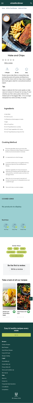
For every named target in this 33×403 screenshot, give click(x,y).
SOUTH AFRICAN (11, 252)
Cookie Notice (5, 364)
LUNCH (16, 248)
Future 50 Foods (6, 353)
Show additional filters (17, 255)
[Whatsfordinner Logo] (16, 3)
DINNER (22, 248)
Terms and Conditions (7, 369)
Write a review (17, 269)
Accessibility (5, 361)
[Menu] (2, 3)
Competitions (5, 389)
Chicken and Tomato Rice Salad (6, 313)
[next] (31, 299)
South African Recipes (7, 350)
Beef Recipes (5, 347)
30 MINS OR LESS (21, 252)
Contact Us (4, 381)
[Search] (31, 3)
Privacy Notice (5, 367)
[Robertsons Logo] (14, 313)
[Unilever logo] (16, 394)
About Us (4, 378)
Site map (4, 372)
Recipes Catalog (6, 355)
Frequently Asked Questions (9, 384)
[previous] (2, 299)
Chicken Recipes (6, 344)
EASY (10, 248)
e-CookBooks (5, 386)
